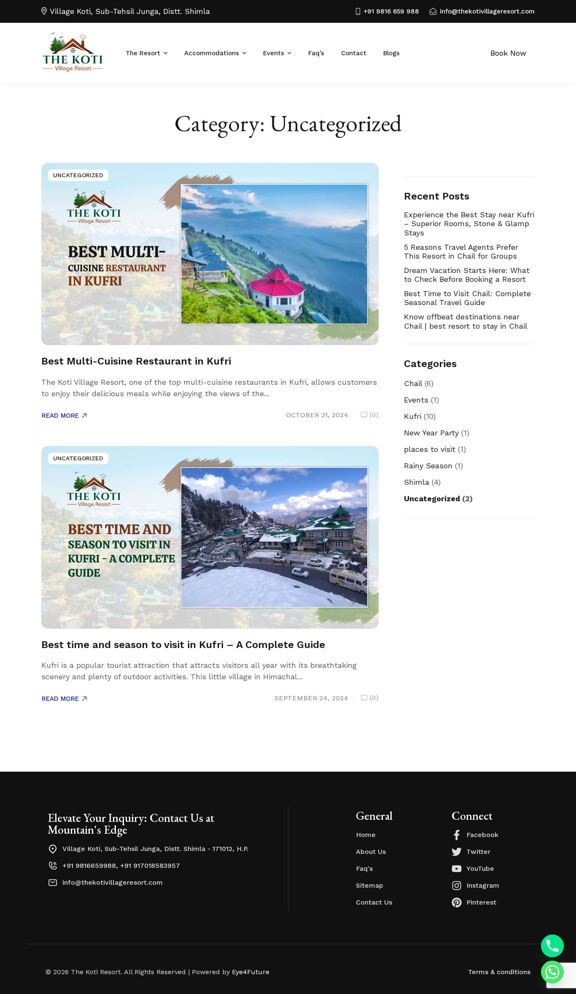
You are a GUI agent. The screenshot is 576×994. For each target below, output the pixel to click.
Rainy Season (428, 465)
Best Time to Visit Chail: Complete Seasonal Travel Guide (467, 298)
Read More (60, 415)
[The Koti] (73, 53)
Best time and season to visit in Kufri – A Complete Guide (183, 645)
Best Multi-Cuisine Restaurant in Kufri (136, 361)
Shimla (416, 482)
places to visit (429, 449)
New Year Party (431, 432)
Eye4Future (250, 972)
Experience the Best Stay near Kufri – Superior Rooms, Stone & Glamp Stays (469, 223)
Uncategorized (78, 175)
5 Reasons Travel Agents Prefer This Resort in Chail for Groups (461, 252)
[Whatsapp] (552, 972)
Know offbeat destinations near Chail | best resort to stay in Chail (466, 321)
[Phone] (552, 946)
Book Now (508, 53)
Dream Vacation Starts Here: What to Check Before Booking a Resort (467, 275)
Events (416, 399)
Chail (413, 383)
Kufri (412, 416)
